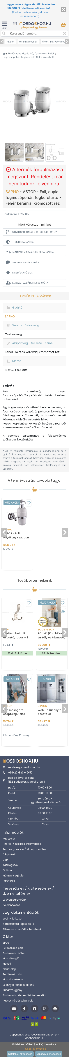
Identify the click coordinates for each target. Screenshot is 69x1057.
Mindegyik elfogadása (49, 1054)
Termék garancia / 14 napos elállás (24, 849)
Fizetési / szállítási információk (22, 844)
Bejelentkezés (11, 905)
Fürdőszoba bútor (14, 953)
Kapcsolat (9, 838)
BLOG (6, 943)
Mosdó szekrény (13, 979)
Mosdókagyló (11, 958)
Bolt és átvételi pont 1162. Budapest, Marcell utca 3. (26, 779)
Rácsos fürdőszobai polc (18, 1000)
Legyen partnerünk (14, 900)
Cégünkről (9, 854)
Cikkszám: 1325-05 (16, 214)
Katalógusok (10, 865)
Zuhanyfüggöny (12, 990)
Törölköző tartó (12, 974)
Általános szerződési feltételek (22, 929)
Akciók (10, 41)
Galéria (7, 870)
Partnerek (9, 881)
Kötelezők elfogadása (20, 1054)
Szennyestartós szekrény (18, 985)
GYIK (5, 860)
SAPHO (13, 191)
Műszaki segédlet (13, 875)
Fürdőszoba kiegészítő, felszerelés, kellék (31, 53)
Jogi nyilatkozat (12, 918)
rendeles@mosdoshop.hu (24, 767)
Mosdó (7, 964)
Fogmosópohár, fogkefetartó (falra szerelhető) (29, 57)
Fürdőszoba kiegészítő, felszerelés (24, 995)
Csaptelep (9, 969)
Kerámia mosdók (28, 41)
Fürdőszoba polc (13, 948)
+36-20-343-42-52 (20, 772)
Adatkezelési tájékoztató (18, 924)
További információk (34, 1048)
